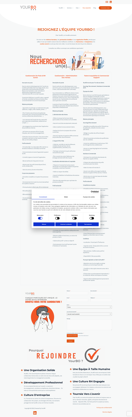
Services (69, 8)
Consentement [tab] (43, 197)
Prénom (68, 290)
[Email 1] (107, 2)
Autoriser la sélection (66, 224)
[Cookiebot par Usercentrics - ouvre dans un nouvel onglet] (92, 192)
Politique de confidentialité (104, 407)
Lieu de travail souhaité (71, 311)
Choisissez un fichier (72, 335)
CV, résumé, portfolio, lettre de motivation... (75, 333)
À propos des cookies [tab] (89, 197)
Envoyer (70, 341)
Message (68, 318)
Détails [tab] (66, 197)
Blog (94, 8)
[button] (63, 8)
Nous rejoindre (87, 8)
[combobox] (89, 307)
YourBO (61, 8)
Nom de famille (93, 290)
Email (68, 297)
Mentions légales (107, 412)
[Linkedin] (111, 2)
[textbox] (88, 307)
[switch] (57, 218)
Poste (68, 304)
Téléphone (92, 297)
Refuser (44, 224)
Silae (77, 8)
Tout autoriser (88, 224)
